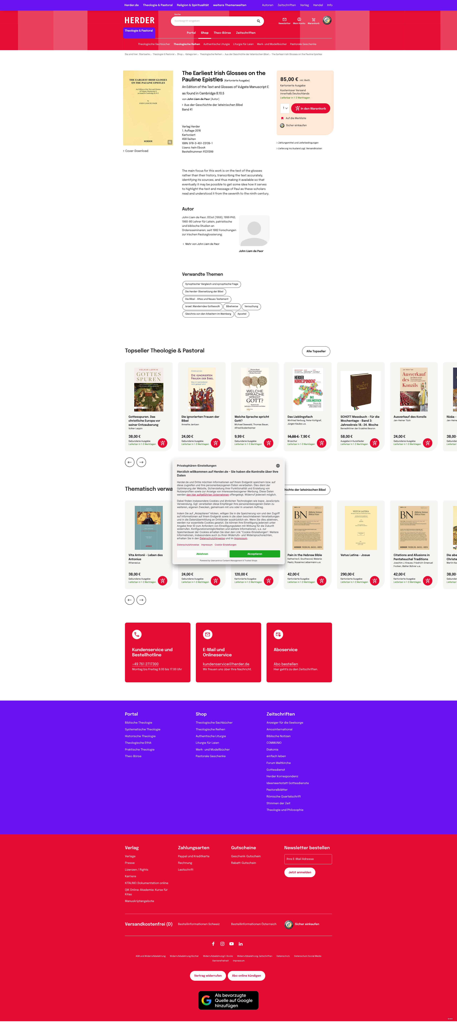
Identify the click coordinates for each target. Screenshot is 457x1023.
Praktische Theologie (140, 749)
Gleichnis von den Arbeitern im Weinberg (208, 314)
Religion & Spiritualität (193, 5)
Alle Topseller (316, 351)
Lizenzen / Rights (136, 869)
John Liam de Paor (198, 99)
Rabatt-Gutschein (243, 863)
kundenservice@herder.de (226, 664)
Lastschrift (186, 869)
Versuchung (251, 306)
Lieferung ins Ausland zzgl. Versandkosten (300, 149)
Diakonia (272, 749)
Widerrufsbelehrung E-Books (218, 956)
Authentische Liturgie (217, 44)
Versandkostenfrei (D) (149, 924)
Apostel (242, 314)
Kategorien (191, 54)
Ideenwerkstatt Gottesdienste (288, 783)
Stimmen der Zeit (278, 803)
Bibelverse (232, 306)
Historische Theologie (140, 736)
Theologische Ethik (138, 742)
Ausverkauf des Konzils (410, 416)
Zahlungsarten (193, 848)
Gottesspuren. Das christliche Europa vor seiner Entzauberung (144, 420)
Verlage (130, 856)
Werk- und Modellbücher (272, 44)
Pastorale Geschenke (303, 44)
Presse (130, 863)
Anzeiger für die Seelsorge (285, 722)
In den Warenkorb (313, 108)
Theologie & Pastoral (158, 5)
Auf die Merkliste (296, 118)
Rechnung (185, 863)
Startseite (144, 54)
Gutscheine (243, 848)
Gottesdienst (276, 769)
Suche (177, 15)
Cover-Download (136, 151)
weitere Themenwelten (229, 5)
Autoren (267, 5)
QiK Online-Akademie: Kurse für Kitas (146, 892)
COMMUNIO (274, 742)
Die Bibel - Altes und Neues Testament (206, 299)
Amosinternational (279, 729)
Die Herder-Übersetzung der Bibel (204, 292)
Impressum (239, 961)
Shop (205, 32)
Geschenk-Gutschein (246, 856)
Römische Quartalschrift (284, 796)
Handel (318, 5)
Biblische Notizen (279, 736)
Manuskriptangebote (139, 901)
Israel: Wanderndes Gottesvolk (202, 306)
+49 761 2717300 (145, 664)
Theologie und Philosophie (285, 810)
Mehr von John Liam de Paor (202, 244)
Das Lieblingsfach (300, 416)
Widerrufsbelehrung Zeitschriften (254, 956)
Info (330, 5)
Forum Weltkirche (279, 763)
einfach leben (276, 756)
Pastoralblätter (277, 789)
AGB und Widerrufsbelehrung (150, 956)
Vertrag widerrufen (208, 975)
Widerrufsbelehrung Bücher (184, 956)
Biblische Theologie (138, 722)
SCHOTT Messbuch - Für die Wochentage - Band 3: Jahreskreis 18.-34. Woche (360, 420)
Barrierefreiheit (220, 961)
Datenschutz (283, 956)
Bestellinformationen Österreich (254, 924)
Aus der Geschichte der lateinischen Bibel (247, 54)
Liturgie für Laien (243, 44)
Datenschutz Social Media (307, 956)
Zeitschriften (287, 5)
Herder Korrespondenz (282, 776)
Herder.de (131, 5)
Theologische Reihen (187, 44)
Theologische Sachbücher (154, 44)
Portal (191, 32)
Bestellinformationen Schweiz (199, 924)
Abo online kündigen (246, 975)
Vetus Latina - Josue (355, 555)
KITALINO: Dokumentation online (146, 883)
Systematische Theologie (142, 729)
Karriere (130, 876)
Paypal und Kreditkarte (194, 856)
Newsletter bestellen (307, 848)
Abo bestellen (286, 664)
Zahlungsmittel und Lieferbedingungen (298, 143)
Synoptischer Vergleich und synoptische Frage (211, 284)
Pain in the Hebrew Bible (305, 555)
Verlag (304, 5)
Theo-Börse (222, 32)
